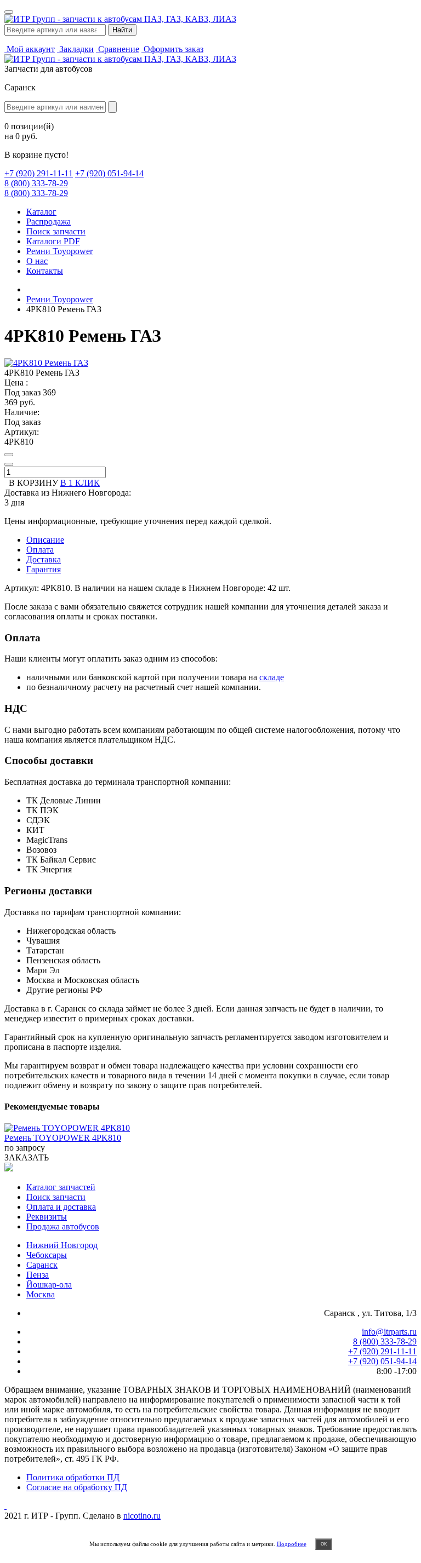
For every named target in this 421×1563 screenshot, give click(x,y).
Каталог (41, 211)
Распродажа (48, 221)
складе (271, 677)
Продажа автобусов (62, 1226)
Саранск (42, 1264)
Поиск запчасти (56, 231)
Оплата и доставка (61, 1206)
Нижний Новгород (62, 1245)
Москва (40, 1294)
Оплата (40, 549)
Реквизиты (46, 1216)
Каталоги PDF (53, 241)
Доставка (43, 559)
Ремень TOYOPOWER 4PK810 (62, 1137)
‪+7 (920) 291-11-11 (38, 173)
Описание (45, 539)
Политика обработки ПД (73, 1477)
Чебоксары (46, 1255)
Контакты (44, 270)
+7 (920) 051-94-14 (109, 173)
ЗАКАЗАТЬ (26, 1157)
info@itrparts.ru (389, 1331)
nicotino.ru (142, 1515)
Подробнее (291, 1544)
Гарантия (43, 569)
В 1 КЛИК (80, 482)
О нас (37, 261)
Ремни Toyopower (59, 251)
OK (324, 1544)
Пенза (37, 1274)
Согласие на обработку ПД (76, 1487)
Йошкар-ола (49, 1284)
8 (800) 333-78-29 (36, 183)
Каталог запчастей (60, 1187)
